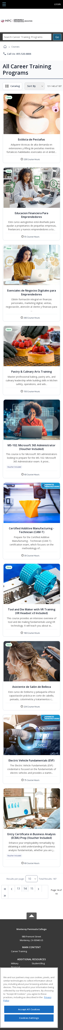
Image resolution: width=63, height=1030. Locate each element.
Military (14, 963)
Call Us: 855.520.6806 (17, 53)
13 (18, 888)
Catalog (15, 86)
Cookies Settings (29, 1017)
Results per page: (15, 878)
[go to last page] (5, 888)
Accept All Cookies (29, 1009)
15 (31, 888)
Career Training (19, 951)
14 (25, 888)
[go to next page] (11, 888)
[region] (29, 997)
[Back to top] (32, 931)
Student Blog (38, 963)
